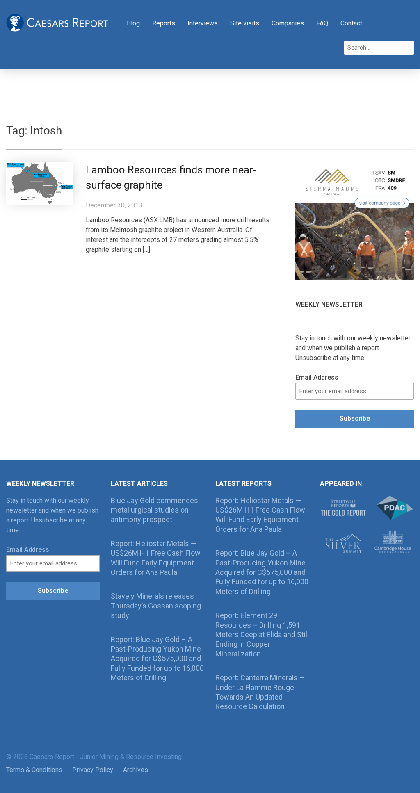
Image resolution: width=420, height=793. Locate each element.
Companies (288, 23)
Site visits (244, 23)
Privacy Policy (92, 770)
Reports (163, 23)
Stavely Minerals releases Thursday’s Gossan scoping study (156, 606)
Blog (133, 23)
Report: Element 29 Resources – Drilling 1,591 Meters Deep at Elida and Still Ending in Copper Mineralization (262, 634)
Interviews (202, 23)
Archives (135, 770)
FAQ (322, 23)
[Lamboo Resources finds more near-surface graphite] (39, 183)
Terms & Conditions (34, 770)
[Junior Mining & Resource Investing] (57, 22)
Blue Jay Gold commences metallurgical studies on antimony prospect (154, 510)
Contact (351, 23)
